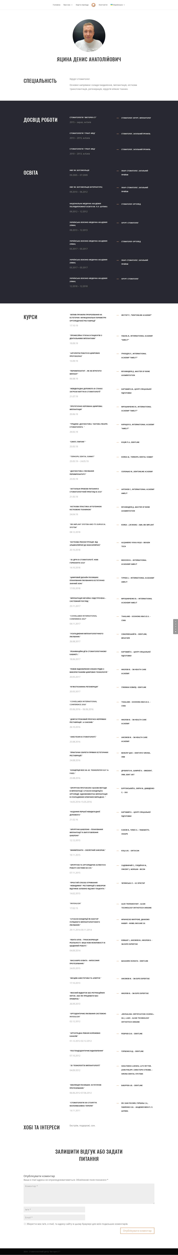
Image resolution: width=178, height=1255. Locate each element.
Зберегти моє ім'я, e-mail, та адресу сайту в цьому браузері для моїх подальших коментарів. (77, 1223)
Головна (56, 5)
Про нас (66, 5)
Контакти (103, 5)
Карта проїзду (82, 5)
